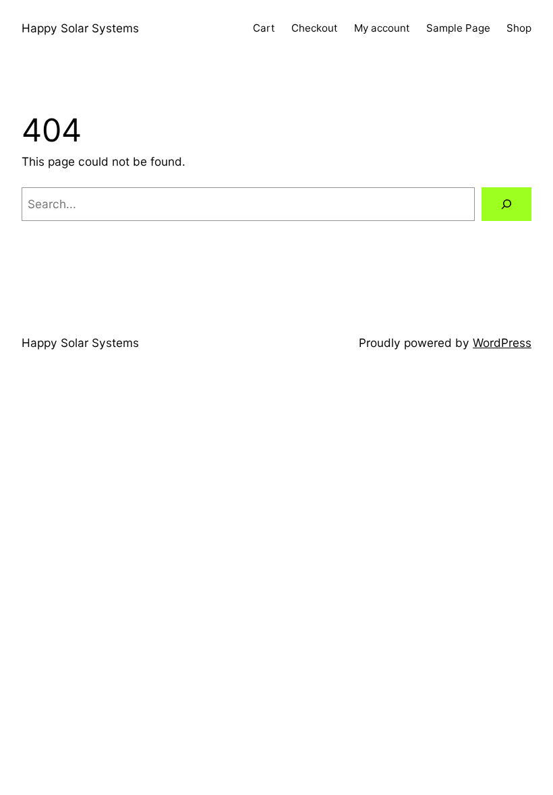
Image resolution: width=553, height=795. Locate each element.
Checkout (314, 28)
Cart (264, 28)
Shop (518, 28)
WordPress (502, 343)
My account (382, 28)
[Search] (506, 204)
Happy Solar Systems (80, 28)
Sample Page (458, 28)
